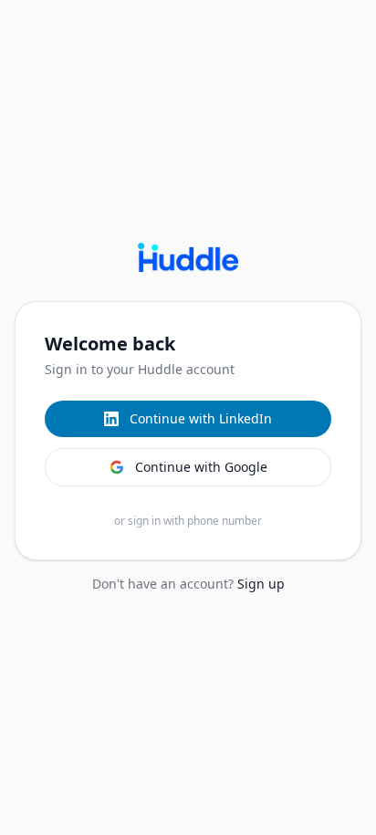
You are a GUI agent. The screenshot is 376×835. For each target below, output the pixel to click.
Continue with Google (201, 466)
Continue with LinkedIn (201, 418)
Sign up (261, 583)
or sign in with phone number (188, 521)
